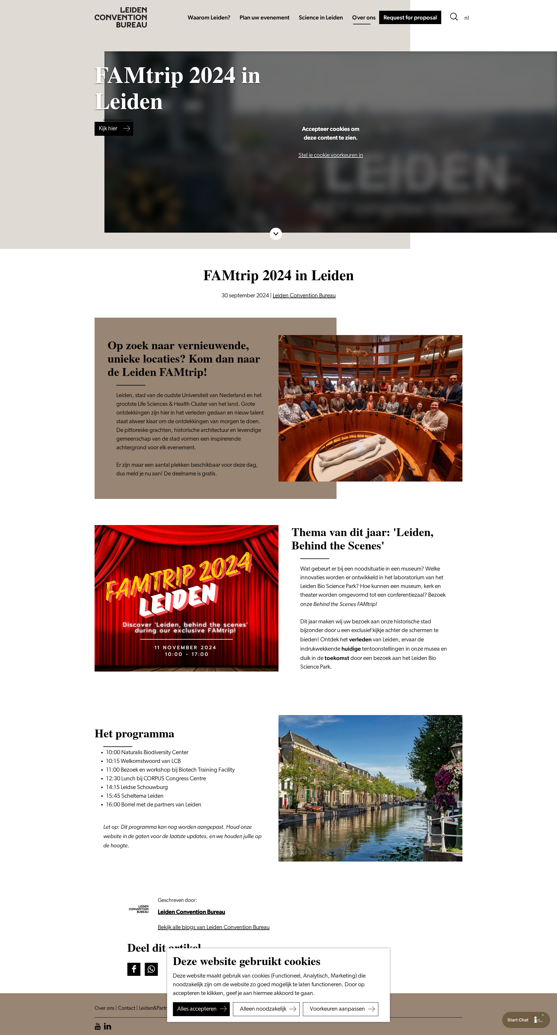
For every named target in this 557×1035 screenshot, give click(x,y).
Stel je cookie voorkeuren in (331, 155)
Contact (127, 1008)
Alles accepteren (197, 1009)
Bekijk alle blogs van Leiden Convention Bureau (214, 928)
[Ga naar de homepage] (121, 17)
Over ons (105, 1008)
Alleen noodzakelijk (263, 1009)
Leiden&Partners (157, 1008)
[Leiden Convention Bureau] (140, 909)
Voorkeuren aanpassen (337, 1009)
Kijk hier (108, 129)
